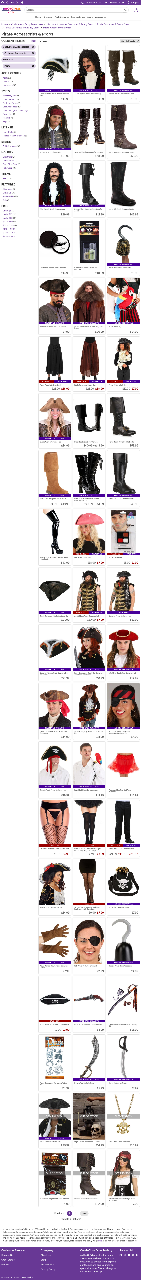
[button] (135, 10)
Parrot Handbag (115, 326)
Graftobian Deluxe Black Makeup (53, 268)
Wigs (5, 121)
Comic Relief (8, 160)
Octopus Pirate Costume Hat (120, 616)
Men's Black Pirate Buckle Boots (121, 442)
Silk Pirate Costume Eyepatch (85, 966)
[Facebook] (2, 2)
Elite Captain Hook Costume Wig (52, 209)
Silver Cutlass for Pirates (118, 1083)
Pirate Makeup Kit (115, 557)
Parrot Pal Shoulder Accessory (86, 790)
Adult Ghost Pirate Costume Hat (86, 616)
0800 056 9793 (93, 2)
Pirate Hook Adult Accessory (120, 268)
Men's (6, 81)
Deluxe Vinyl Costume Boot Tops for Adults (88, 210)
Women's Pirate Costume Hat (51, 907)
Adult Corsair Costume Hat (50, 1142)
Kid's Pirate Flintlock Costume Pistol (88, 1024)
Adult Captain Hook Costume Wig (87, 94)
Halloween (7, 168)
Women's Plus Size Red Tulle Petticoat (120, 791)
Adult (5, 78)
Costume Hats (9, 99)
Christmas (7, 157)
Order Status (8, 1259)
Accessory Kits (9, 96)
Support (135, 2)
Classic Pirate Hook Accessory (120, 966)
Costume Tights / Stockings (15, 110)
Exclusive (7, 193)
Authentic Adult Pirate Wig (50, 152)
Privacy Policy (48, 1269)
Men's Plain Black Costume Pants (121, 849)
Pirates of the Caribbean (14, 136)
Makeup (6, 118)
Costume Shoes (10, 107)
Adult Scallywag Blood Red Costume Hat (88, 732)
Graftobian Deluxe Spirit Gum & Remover (86, 268)
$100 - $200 (9, 229)
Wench (6, 178)
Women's (8, 85)
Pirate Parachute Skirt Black (50, 385)
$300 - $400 (9, 236)
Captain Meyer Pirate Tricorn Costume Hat (54, 94)
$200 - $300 (9, 233)
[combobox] (74, 9)
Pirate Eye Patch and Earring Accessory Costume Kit (120, 732)
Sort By (128, 41)
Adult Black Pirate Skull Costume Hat (54, 1024)
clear (33, 41)
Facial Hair (7, 114)
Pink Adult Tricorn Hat (82, 557)
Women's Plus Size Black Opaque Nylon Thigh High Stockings (87, 849)
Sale (5, 200)
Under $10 (7, 214)
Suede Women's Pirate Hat (50, 442)
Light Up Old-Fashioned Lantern (87, 1142)
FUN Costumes (10, 146)
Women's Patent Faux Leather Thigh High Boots (54, 558)
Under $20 (8, 218)
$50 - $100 (8, 225)
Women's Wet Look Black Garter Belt (54, 849)
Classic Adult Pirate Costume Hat (53, 790)
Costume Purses (10, 103)
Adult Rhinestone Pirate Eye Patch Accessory (122, 1199)
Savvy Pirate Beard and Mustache (53, 326)
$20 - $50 (8, 222)
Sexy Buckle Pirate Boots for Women (88, 152)
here (100, 1241)
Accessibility (47, 1264)
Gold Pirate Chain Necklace (119, 1142)
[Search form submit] (125, 9)
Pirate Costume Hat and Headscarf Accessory (53, 732)
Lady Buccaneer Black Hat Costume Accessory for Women (88, 674)
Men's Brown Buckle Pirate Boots (121, 152)
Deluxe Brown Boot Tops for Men (121, 94)
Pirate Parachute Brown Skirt (85, 385)
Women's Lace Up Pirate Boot (85, 1199)
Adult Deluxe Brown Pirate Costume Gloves (54, 967)
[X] (17, 2)
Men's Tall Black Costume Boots (121, 209)
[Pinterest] (22, 2)
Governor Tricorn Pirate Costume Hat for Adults (54, 674)
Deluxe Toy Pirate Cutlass (84, 1083)
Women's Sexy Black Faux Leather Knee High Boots (87, 499)
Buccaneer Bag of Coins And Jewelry (54, 1199)
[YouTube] (12, 2)
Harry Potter (8, 132)
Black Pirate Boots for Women (85, 442)
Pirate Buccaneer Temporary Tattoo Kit (53, 1084)
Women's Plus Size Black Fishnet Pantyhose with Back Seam (87, 908)
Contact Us (114, 2)
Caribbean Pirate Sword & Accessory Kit (123, 1025)
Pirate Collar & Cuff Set (117, 385)
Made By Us (8, 196)
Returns (5, 1264)
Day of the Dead (10, 164)
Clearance (7, 189)
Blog (43, 1259)
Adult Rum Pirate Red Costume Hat (122, 673)
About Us (46, 1255)
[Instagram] (7, 2)
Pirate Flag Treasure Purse (119, 907)
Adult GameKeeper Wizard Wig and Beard (88, 327)
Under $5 (7, 211)
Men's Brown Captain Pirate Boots (53, 499)
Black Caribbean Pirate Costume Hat (54, 616)
